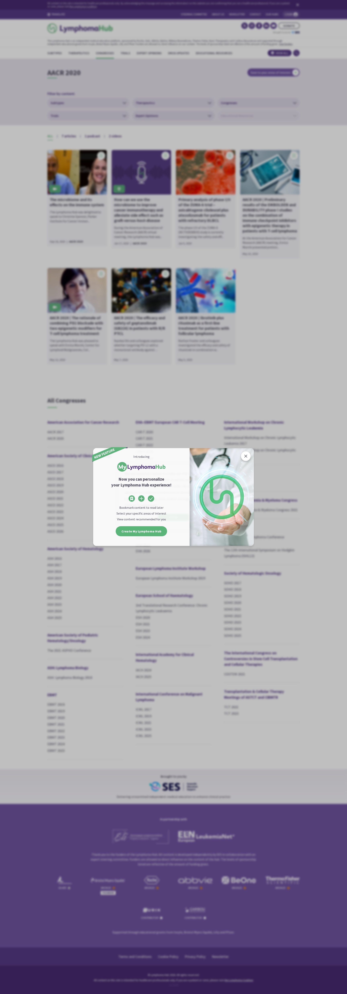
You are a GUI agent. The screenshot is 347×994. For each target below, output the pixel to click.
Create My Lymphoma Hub (141, 531)
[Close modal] (246, 456)
